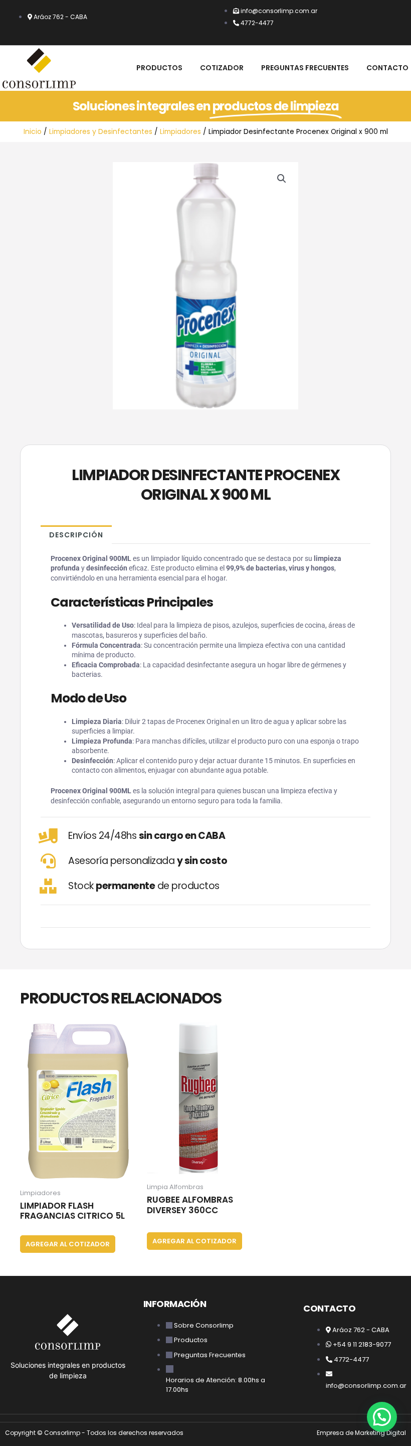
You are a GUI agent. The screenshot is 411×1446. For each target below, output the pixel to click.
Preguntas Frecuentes (305, 68)
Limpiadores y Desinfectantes (100, 131)
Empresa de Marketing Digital (361, 1432)
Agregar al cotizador (68, 1244)
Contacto (387, 68)
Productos (159, 68)
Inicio (33, 131)
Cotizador (222, 68)
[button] (282, 179)
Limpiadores (180, 131)
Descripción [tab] (76, 535)
